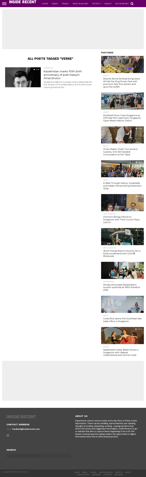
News (55, 3)
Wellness (118, 475)
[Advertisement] (73, 29)
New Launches (80, 3)
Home (45, 3)
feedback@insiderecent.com (26, 429)
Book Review (122, 3)
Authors (107, 475)
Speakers (96, 475)
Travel (65, 3)
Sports (96, 3)
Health (107, 3)
